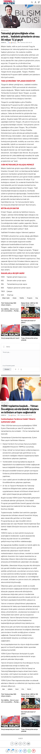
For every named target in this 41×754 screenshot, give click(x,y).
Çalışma (10, 689)
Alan (3, 689)
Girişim (15, 298)
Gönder (7, 369)
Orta (22, 689)
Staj (36, 298)
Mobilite (22, 298)
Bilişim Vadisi (6, 298)
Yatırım (29, 689)
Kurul (16, 689)
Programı (29, 298)
